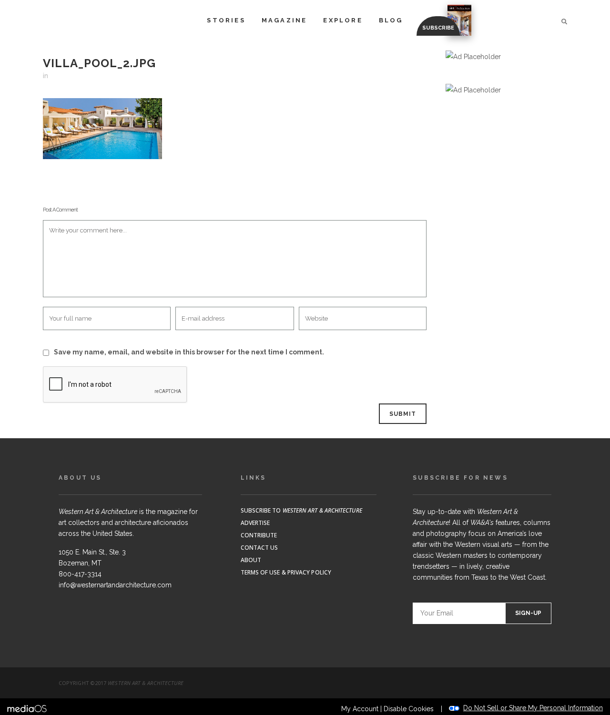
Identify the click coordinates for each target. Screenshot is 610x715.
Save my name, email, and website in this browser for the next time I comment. (189, 352)
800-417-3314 (80, 574)
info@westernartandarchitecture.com (115, 585)
